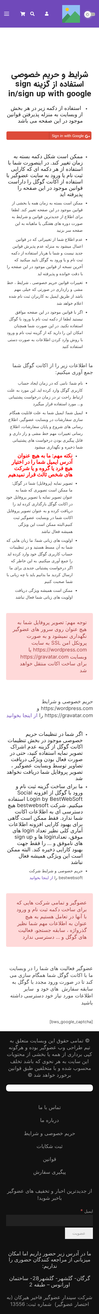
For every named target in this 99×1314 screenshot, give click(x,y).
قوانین (49, 1159)
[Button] (47, 13)
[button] (32, 14)
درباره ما (49, 1120)
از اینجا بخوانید (22, 715)
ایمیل (86, 1211)
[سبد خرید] (22, 14)
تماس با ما (49, 1107)
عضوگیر (48, 1047)
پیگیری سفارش (49, 1172)
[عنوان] (71, 14)
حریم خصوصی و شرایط (49, 1133)
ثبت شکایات (50, 1146)
